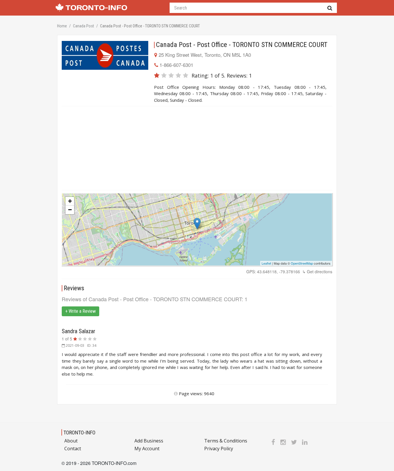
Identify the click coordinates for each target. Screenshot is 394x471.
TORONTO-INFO (79, 432)
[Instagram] (283, 442)
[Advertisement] (197, 148)
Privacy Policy (218, 448)
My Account (147, 448)
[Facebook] (273, 442)
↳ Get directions (317, 271)
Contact (72, 448)
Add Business (148, 441)
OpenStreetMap (302, 263)
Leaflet (266, 263)
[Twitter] (294, 442)
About (71, 441)
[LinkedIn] (304, 442)
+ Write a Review (80, 311)
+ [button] (70, 201)
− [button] (70, 209)
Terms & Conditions (225, 441)
